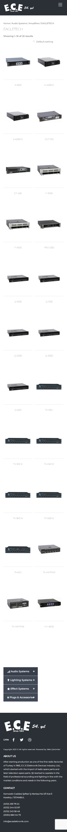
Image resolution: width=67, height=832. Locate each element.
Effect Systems (22, 689)
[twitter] (21, 739)
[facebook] (13, 739)
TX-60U (18, 572)
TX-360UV (18, 518)
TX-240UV (49, 464)
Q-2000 (18, 355)
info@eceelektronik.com (16, 821)
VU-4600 (49, 626)
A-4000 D (49, 85)
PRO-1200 (49, 247)
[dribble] (29, 739)
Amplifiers (34, 23)
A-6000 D (18, 139)
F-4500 (18, 247)
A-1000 (18, 85)
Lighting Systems (22, 680)
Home (6, 23)
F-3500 (49, 193)
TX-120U (49, 409)
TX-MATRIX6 (18, 626)
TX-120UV (18, 464)
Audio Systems (19, 23)
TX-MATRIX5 (49, 572)
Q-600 (18, 409)
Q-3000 (49, 355)
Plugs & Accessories (22, 697)
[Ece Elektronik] (18, 10)
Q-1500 (49, 301)
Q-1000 (18, 301)
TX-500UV (49, 518)
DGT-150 (49, 139)
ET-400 (18, 193)
